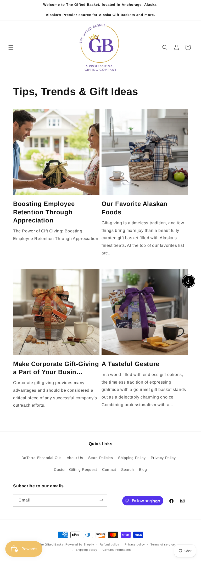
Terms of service (162, 544)
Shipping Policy (132, 458)
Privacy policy (135, 544)
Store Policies (100, 458)
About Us (75, 458)
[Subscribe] (101, 500)
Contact (109, 469)
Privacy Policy (163, 458)
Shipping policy (86, 549)
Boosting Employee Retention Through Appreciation (44, 211)
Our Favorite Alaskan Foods (135, 207)
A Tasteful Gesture (130, 363)
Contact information (117, 549)
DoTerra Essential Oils (41, 458)
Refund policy (109, 544)
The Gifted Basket (51, 544)
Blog (143, 469)
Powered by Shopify (79, 544)
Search (127, 469)
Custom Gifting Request (75, 469)
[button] (11, 47)
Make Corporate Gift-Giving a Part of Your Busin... (56, 367)
